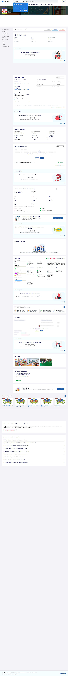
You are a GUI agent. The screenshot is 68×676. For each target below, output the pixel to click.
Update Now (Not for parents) (10, 430)
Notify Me (55, 29)
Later (22, 10)
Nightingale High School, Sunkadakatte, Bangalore (59, 406)
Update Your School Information (60, 9)
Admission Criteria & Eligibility (5, 37)
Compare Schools (43, 4)
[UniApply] (6, 1)
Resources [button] (50, 4)
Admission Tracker (34, 4)
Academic (18, 296)
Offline (32, 177)
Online (28, 177)
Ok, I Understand (62, 673)
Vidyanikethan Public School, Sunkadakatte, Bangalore (46, 406)
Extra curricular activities (25, 296)
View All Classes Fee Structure (57, 107)
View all (61, 60)
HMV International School (47, 310)
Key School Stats (5, 29)
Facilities (3, 41)
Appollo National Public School (35, 310)
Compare (48, 29)
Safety (32, 296)
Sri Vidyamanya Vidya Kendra (61, 310)
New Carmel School (20, 310)
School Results (5, 39)
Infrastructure (37, 296)
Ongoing (60, 162)
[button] (60, 77)
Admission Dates (5, 34)
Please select (20, 29)
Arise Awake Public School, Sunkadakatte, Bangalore (20, 406)
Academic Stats (5, 33)
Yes (26, 55)
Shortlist (62, 29)
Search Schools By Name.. (30, 1)
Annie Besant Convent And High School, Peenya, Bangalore (7, 406)
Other (41, 296)
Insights (3, 42)
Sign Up (37, 158)
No (28, 55)
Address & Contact (5, 46)
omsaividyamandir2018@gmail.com (22, 376)
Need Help (61, 388)
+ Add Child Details (58, 218)
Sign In (64, 1)
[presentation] (63, 307)
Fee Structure (4, 31)
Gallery (3, 44)
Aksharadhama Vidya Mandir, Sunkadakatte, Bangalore (33, 406)
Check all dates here (59, 165)
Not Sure (32, 55)
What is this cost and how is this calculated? (22, 89)
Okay (25, 10)
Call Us (19, 380)
